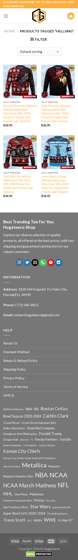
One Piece (21, 494)
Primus (39, 500)
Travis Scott (14, 519)
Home (9, 31)
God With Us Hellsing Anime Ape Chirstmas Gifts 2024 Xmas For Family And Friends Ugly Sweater (18, 184)
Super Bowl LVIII (61, 507)
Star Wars (40, 506)
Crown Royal (11, 423)
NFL (63, 485)
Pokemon (36, 494)
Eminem (24, 439)
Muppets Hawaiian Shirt (18, 476)
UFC (29, 520)
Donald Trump (50, 433)
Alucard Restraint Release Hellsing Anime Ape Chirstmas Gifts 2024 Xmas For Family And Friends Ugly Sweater (20, 113)
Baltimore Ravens (13, 409)
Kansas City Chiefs (21, 451)
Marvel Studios (11, 466)
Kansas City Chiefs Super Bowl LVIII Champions (29, 458)
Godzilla (65, 439)
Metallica (34, 465)
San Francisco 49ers (15, 507)
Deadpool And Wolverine (20, 434)
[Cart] (70, 16)
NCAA (58, 475)
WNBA (38, 520)
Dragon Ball (10, 439)
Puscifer (51, 500)
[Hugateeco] (39, 15)
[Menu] (5, 16)
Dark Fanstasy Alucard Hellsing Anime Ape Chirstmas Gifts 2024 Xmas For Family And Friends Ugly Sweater (55, 113)
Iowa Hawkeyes (12, 445)
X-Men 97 (65, 520)
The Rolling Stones (57, 513)
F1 (32, 439)
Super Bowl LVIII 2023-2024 (24, 513)
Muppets (54, 466)
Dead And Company (41, 428)
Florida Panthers (46, 439)
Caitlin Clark (56, 416)
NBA (41, 475)
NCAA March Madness (29, 485)
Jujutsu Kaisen (47, 445)
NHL (8, 493)
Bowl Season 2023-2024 (22, 416)
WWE (50, 520)
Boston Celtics (54, 408)
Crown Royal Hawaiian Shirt (38, 423)
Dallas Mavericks (14, 428)
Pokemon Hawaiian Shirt (17, 500)
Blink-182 (32, 409)
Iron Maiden (30, 445)
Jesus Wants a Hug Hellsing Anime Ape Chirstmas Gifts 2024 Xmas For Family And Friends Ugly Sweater (55, 184)
